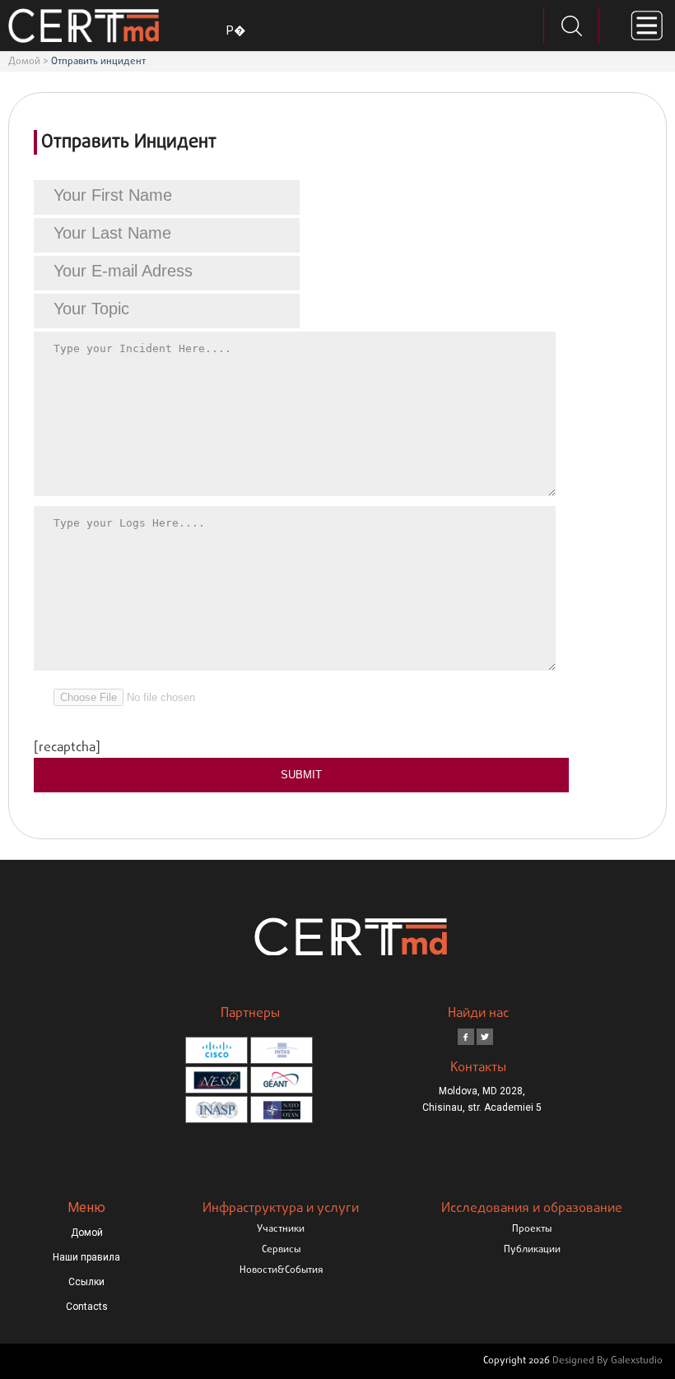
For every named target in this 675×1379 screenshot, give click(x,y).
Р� (235, 30)
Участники (281, 1229)
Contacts (87, 1306)
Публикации (532, 1249)
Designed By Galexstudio (607, 1360)
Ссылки (86, 1282)
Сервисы (281, 1249)
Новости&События (281, 1270)
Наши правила (86, 1257)
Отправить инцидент (98, 61)
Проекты (532, 1229)
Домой (24, 61)
